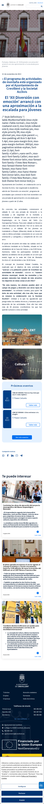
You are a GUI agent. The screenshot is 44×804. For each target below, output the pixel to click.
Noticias (12, 62)
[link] (15, 5)
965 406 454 (38, 709)
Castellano (32, 3)
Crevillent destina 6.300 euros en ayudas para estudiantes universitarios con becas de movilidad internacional (21, 628)
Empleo (6, 696)
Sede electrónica (29, 699)
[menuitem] (12, 692)
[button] (2, 5)
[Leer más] (38, 532)
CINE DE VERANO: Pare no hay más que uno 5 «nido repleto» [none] (25, 394)
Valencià (40, 3)
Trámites (6, 692)
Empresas (6, 699)
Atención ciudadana (30, 692)
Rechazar (22, 793)
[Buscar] (41, 6)
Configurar (22, 786)
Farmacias (26, 696)
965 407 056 (38, 712)
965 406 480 (38, 715)
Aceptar (22, 800)
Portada (5, 62)
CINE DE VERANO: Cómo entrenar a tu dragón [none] (25, 413)
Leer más (38, 535)
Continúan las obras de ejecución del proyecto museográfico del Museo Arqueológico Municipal (21, 507)
